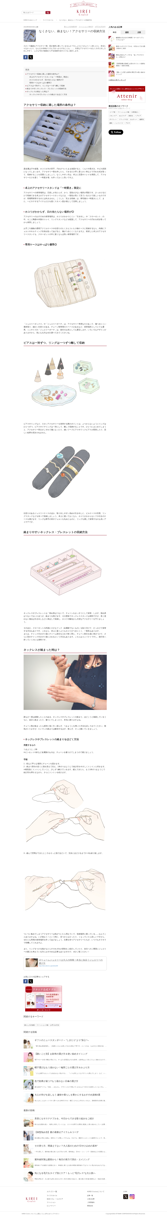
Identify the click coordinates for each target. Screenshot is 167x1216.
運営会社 (90, 1206)
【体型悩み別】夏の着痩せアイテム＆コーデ (57, 1132)
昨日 (114, 32)
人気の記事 (91, 1199)
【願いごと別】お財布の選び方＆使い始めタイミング (61, 1054)
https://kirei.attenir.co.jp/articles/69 (48, 965)
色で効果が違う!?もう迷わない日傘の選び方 (56, 1081)
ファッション (51, 1202)
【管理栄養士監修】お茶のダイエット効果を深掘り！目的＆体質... (130, 65)
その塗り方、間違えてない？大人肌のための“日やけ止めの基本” (66, 1146)
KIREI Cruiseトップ (30, 20)
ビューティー (51, 1206)
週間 (127, 32)
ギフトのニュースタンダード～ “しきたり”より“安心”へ (62, 1040)
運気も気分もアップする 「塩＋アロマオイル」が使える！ (130, 56)
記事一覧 (90, 1195)
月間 (139, 32)
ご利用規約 (91, 1202)
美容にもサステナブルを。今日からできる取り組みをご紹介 (64, 1118)
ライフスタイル (48, 20)
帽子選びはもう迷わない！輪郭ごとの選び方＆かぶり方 (62, 1067)
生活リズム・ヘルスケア (55, 1199)
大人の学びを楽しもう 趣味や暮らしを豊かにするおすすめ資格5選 (67, 1095)
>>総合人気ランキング (117, 80)
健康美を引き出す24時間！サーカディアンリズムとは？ (130, 39)
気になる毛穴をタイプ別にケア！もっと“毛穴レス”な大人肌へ (65, 1173)
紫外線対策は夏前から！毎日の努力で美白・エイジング (62, 1159)
